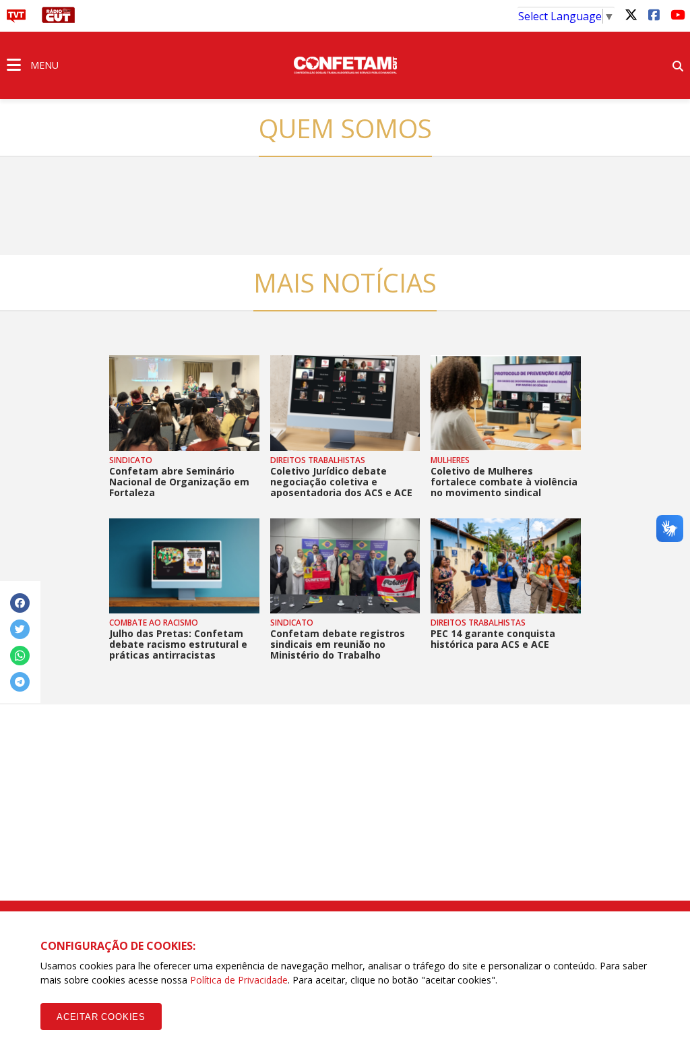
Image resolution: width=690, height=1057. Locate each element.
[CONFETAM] (345, 64)
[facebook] (653, 14)
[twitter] (630, 14)
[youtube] (676, 14)
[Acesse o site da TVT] (16, 18)
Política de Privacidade (239, 979)
